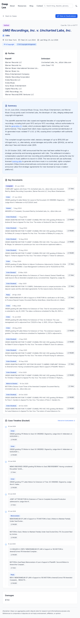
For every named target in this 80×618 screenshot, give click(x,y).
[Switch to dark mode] (76, 6)
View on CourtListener (68, 16)
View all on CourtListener (65, 420)
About (12, 6)
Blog (31, 6)
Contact (40, 6)
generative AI (16, 126)
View (72, 188)
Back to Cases (11, 16)
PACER (71, 219)
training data (17, 161)
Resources (22, 6)
